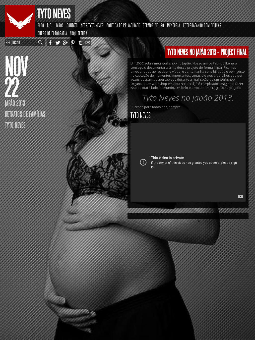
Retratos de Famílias (25, 114)
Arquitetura (78, 33)
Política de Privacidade (123, 25)
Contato (72, 25)
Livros (59, 25)
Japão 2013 (15, 103)
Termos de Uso (153, 25)
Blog (41, 25)
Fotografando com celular (202, 25)
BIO (49, 25)
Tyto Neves (54, 13)
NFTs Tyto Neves (92, 25)
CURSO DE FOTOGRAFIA (52, 33)
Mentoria (173, 25)
